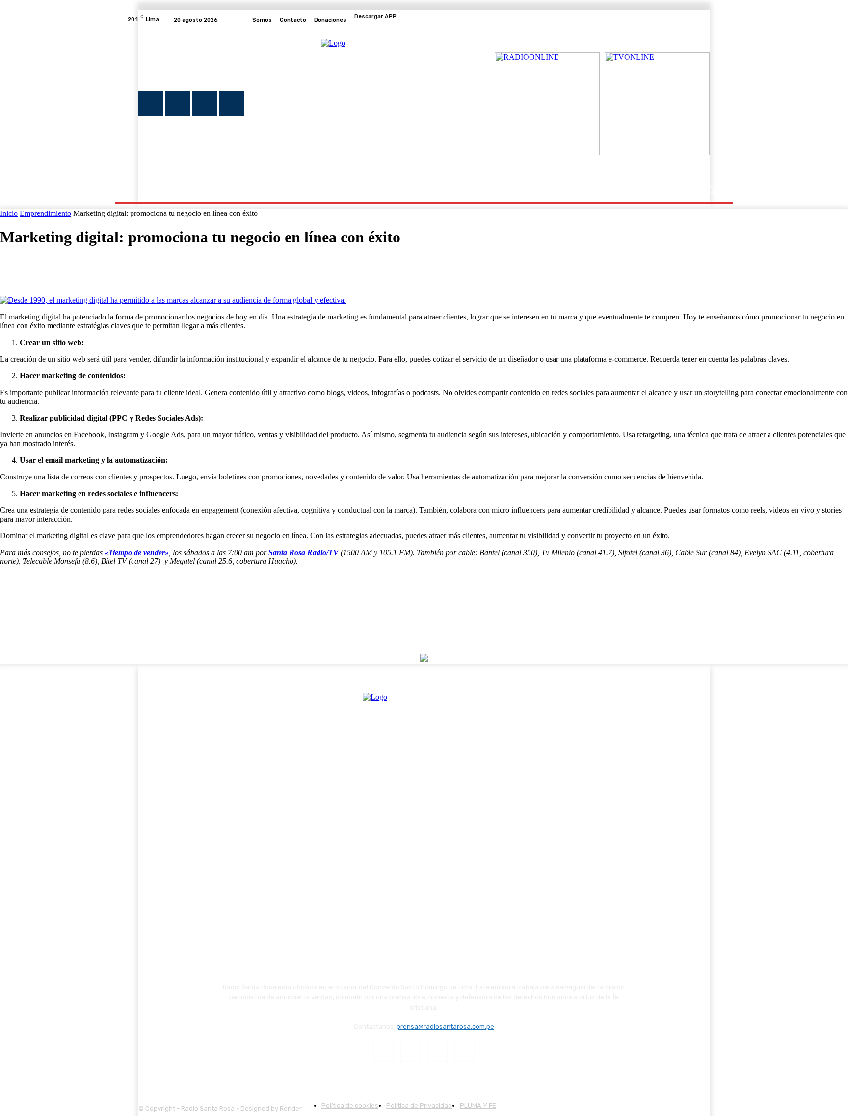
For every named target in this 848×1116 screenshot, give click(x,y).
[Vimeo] (704, 20)
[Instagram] (680, 20)
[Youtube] (715, 20)
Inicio (9, 213)
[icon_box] (424, 19)
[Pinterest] (87, 267)
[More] (158, 267)
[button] (709, 190)
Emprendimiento (45, 213)
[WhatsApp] (122, 267)
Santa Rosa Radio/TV (303, 552)
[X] (692, 20)
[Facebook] (668, 20)
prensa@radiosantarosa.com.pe (445, 1026)
